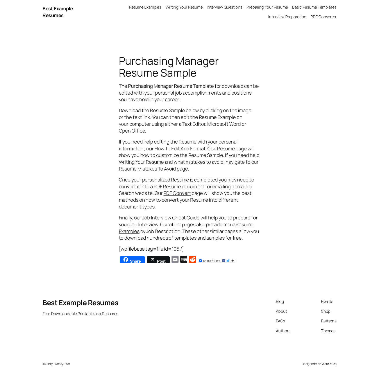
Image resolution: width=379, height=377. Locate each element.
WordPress (329, 364)
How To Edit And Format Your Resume (195, 148)
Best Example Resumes (58, 12)
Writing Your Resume (141, 162)
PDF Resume (167, 186)
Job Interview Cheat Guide (171, 217)
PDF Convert (177, 193)
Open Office (132, 130)
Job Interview (143, 224)
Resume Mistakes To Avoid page (153, 168)
